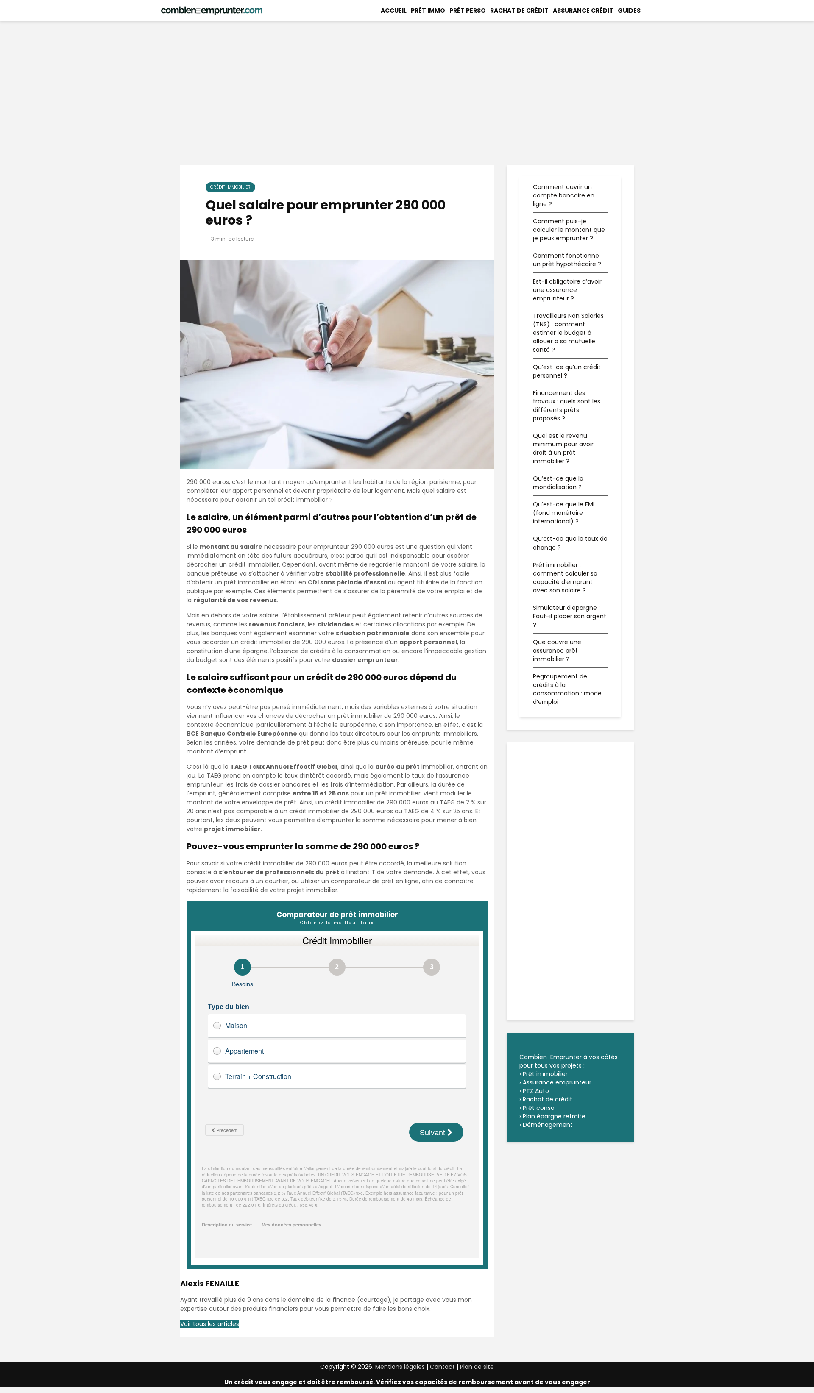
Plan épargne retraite (554, 1116)
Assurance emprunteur (557, 1082)
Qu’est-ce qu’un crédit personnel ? (567, 371)
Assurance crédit (583, 10)
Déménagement (548, 1125)
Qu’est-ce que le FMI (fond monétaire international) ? (563, 513)
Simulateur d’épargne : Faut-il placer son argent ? (569, 616)
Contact (443, 1366)
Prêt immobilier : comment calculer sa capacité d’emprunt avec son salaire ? (565, 578)
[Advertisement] (407, 93)
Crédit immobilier (230, 187)
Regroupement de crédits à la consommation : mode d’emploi (567, 689)
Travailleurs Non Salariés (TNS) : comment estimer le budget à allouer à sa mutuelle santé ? (568, 332)
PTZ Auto (536, 1091)
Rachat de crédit (519, 10)
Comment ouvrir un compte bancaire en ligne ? (563, 195)
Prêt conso (539, 1108)
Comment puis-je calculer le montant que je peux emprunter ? (569, 229)
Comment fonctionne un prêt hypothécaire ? (567, 259)
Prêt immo (428, 10)
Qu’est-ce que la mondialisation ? (558, 482)
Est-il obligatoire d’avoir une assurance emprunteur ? (567, 290)
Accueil (394, 10)
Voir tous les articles (209, 1324)
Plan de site (477, 1366)
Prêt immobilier (545, 1074)
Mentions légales (400, 1366)
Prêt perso (467, 10)
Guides (629, 10)
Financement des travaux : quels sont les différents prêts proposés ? (566, 406)
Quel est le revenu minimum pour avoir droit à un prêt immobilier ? (563, 448)
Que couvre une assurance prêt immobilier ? (557, 650)
